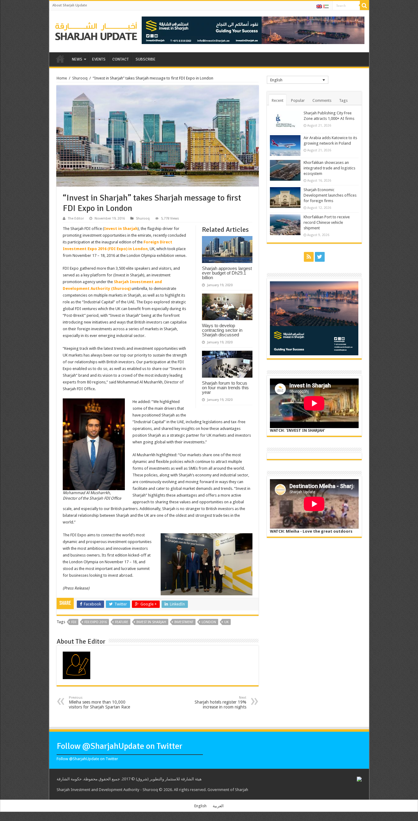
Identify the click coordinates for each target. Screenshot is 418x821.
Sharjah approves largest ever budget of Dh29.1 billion (227, 273)
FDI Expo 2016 (95, 622)
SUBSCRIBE (145, 59)
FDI (73, 622)
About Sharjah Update (69, 5)
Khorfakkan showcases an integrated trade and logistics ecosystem (329, 168)
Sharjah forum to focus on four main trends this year (225, 387)
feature (121, 622)
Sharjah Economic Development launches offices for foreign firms (330, 195)
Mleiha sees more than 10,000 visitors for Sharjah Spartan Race (99, 702)
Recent (277, 100)
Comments (321, 100)
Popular (298, 100)
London (209, 622)
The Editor (76, 218)
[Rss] (309, 257)
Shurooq (80, 78)
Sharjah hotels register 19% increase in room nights (220, 702)
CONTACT (120, 59)
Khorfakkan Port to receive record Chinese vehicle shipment (327, 222)
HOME (60, 58)
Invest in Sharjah (121, 228)
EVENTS (99, 59)
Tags (343, 100)
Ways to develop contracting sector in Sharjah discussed (222, 330)
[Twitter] (320, 257)
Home (62, 78)
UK (226, 622)
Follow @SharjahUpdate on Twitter (119, 746)
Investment (183, 622)
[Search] (364, 5)
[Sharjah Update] (96, 30)
